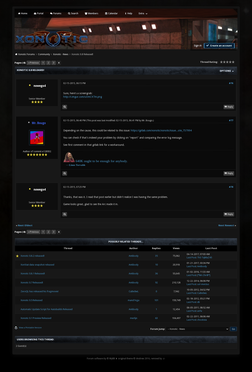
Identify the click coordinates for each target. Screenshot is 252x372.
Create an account (221, 45)
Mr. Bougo (147, 120)
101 (156, 300)
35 (156, 255)
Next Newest (226, 225)
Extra (141, 13)
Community (44, 54)
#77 (231, 120)
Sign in (198, 45)
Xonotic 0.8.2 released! (32, 255)
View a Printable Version (30, 327)
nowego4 (40, 86)
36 (156, 273)
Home (23, 13)
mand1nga (133, 300)
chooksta (202, 319)
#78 (231, 187)
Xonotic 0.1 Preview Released (36, 318)
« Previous (33, 63)
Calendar (113, 13)
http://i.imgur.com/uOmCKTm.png (82, 96)
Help (129, 13)
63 (156, 318)
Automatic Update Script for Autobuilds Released (47, 309)
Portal (40, 13)
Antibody (133, 255)
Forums (57, 13)
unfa (199, 311)
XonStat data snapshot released (37, 264)
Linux (72, 165)
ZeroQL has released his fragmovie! (39, 291)
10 (156, 264)
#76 (231, 83)
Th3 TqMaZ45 (204, 257)
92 (156, 282)
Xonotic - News (60, 54)
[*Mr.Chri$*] (203, 275)
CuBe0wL (134, 291)
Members (92, 13)
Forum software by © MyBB (101, 358)
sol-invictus (203, 284)
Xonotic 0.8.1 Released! (33, 273)
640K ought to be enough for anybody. (102, 161)
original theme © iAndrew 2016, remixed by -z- (141, 358)
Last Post (191, 257)
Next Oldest (25, 225)
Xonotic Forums (26, 54)
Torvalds (80, 165)
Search (74, 13)
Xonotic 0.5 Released (31, 300)
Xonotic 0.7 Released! (32, 282)
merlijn (133, 318)
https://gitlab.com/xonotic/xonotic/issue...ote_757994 (161, 130)
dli (198, 302)
